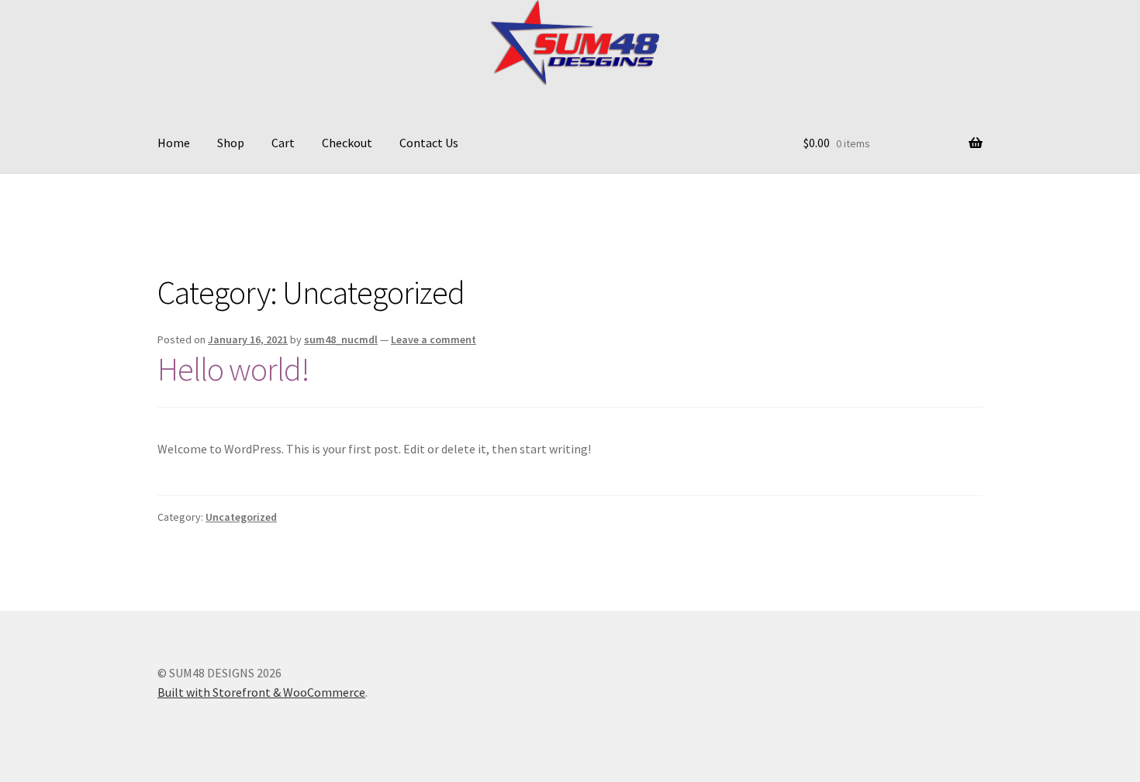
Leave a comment (433, 339)
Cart (283, 142)
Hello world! (233, 369)
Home (173, 142)
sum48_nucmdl (341, 339)
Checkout (347, 142)
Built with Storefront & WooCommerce (261, 692)
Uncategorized (241, 517)
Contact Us (428, 142)
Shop (230, 142)
